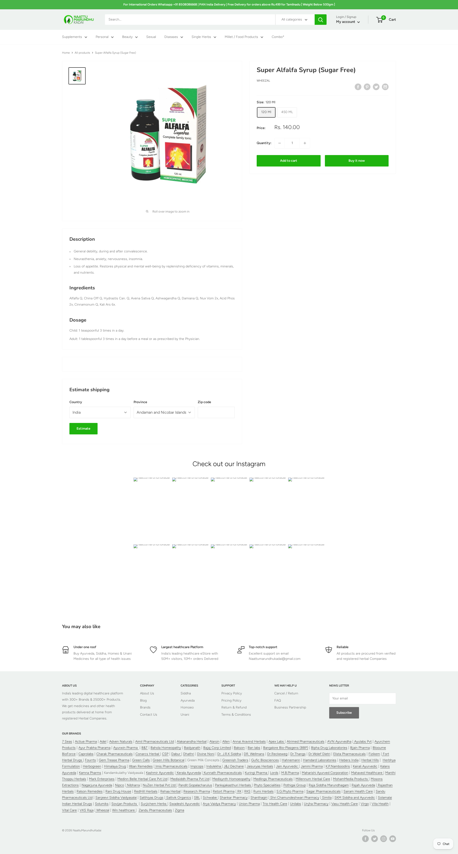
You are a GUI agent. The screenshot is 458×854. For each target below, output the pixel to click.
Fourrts (90, 760)
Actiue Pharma (86, 741)
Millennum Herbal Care (313, 779)
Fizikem (374, 754)
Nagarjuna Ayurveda (97, 785)
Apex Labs (277, 741)
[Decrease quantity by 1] (280, 143)
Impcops (196, 766)
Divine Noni (205, 754)
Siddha (186, 693)
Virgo (365, 804)
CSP (165, 754)
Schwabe (210, 798)
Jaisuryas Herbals (260, 766)
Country (75, 402)
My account (346, 22)
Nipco (119, 785)
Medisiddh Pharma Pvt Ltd (189, 779)
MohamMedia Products (351, 779)
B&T (144, 748)
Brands (145, 707)
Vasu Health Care (344, 804)
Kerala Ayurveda (188, 773)
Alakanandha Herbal (192, 741)
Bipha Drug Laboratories (329, 748)
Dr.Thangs (298, 754)
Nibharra (133, 785)
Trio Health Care (275, 804)
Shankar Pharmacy (234, 798)
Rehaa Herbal (170, 791)
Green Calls (141, 760)
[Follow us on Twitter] (374, 838)
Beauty (127, 37)
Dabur (176, 754)
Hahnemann (291, 760)
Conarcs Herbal (147, 754)
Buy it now (357, 161)
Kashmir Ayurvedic (160, 773)
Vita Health (380, 804)
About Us (147, 693)
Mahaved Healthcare (367, 773)
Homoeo (187, 707)
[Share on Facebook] (358, 86)
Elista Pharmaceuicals (349, 754)
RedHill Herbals (145, 791)
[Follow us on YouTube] (392, 838)
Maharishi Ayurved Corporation (325, 773)
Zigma (179, 810)
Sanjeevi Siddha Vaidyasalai (116, 798)
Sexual (151, 37)
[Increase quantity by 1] (305, 143)
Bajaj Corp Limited (217, 748)
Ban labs (254, 748)
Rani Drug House (118, 791)
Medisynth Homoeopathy (231, 779)
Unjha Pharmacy (316, 804)
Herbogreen (92, 766)
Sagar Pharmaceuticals (323, 791)
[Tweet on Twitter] (376, 86)
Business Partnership (290, 707)
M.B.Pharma (290, 773)
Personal (102, 37)
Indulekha (214, 766)
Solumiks (102, 804)
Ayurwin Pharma (126, 748)
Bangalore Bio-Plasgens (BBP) (285, 748)
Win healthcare (124, 810)
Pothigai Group (294, 785)
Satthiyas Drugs (151, 798)
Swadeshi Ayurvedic (184, 804)
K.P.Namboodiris (338, 766)
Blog (143, 700)
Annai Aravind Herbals (249, 741)
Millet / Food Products (241, 37)
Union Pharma (249, 804)
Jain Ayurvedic (287, 766)
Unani (185, 715)
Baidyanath (192, 748)
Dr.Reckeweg (277, 754)
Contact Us (148, 715)
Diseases (171, 37)
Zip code (204, 402)
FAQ (277, 700)
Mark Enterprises (101, 779)
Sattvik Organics (178, 798)
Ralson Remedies (90, 791)
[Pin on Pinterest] (367, 86)
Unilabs (295, 804)
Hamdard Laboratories (319, 760)
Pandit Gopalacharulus (195, 785)
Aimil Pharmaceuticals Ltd (154, 741)
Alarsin (214, 741)
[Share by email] (385, 86)
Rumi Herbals (263, 791)
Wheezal (263, 81)
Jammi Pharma (312, 766)
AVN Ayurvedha (339, 741)
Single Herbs (201, 37)
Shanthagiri (258, 798)
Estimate (83, 429)
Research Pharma (196, 791)
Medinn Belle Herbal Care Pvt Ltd (142, 779)
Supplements (72, 37)
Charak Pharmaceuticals (114, 754)
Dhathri (188, 754)
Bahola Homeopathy (166, 748)
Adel (103, 741)
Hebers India (349, 760)
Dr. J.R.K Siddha (229, 754)
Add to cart (288, 161)
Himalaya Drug (115, 766)
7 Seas (67, 741)
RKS (247, 791)
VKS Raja (87, 810)
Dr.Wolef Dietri (319, 754)
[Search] (321, 19)
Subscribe (344, 713)
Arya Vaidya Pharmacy (219, 804)
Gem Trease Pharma (114, 760)
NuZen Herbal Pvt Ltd (160, 785)
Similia (326, 798)
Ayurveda (188, 700)
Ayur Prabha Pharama (94, 748)
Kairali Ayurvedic (365, 766)
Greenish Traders (235, 760)
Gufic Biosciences (265, 760)
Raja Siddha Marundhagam (329, 785)
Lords (274, 773)
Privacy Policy (231, 693)
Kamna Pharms (90, 773)
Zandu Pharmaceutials (155, 810)
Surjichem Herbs (154, 804)
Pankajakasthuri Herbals (233, 785)
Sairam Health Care (358, 791)
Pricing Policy (231, 700)
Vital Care (69, 810)
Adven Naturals (120, 741)
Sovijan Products (124, 804)
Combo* (278, 37)
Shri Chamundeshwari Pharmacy (294, 798)
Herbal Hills (370, 760)
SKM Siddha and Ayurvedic (354, 798)
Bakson (239, 748)
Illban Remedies (141, 766)
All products (82, 52)
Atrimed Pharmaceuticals (305, 741)
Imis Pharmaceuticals (171, 766)
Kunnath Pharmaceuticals (222, 773)
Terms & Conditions (236, 715)
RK (238, 791)
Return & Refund (234, 707)
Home (66, 52)
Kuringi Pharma (256, 773)
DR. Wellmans (254, 754)
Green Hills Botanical (168, 760)
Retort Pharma (223, 791)
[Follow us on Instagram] (383, 838)
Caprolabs (86, 754)
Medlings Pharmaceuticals (273, 779)
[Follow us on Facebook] (365, 838)
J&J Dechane (234, 766)
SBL (197, 798)
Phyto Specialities (267, 785)
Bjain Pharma (360, 748)
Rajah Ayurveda (363, 785)
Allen (226, 741)
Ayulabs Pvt (362, 741)
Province (140, 402)
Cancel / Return (286, 693)
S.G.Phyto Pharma (289, 791)
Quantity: (264, 143)
